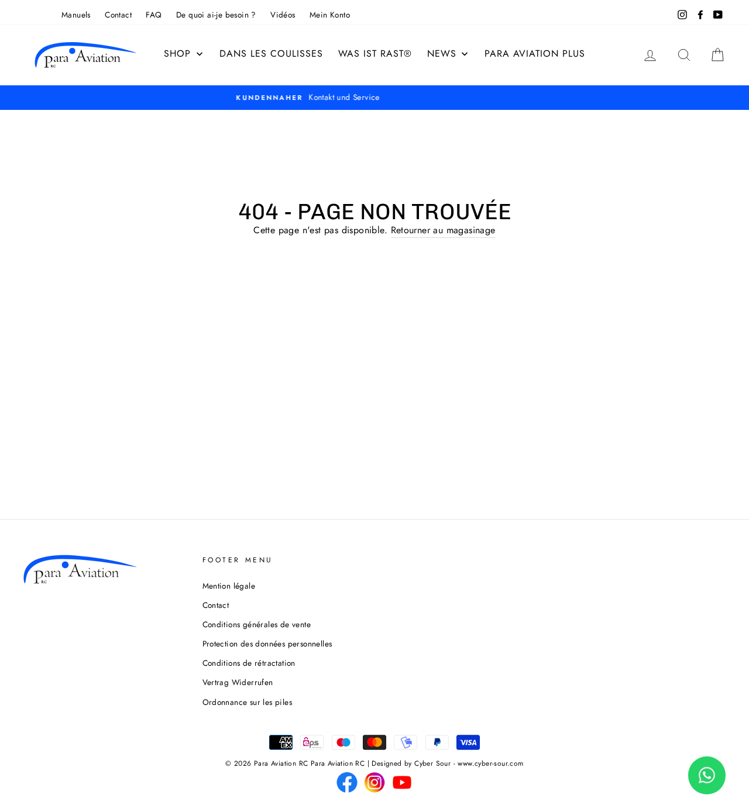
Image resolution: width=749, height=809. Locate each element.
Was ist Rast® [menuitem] (375, 53)
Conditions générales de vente (256, 624)
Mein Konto (330, 14)
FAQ (154, 14)
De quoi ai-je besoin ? (216, 14)
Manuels (76, 14)
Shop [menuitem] (177, 53)
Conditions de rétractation (249, 663)
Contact (118, 14)
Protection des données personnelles (267, 643)
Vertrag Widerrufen (237, 682)
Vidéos (282, 14)
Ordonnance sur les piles (247, 702)
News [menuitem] (441, 53)
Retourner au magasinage (443, 230)
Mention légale (229, 586)
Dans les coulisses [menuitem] (271, 53)
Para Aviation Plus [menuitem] (535, 53)
